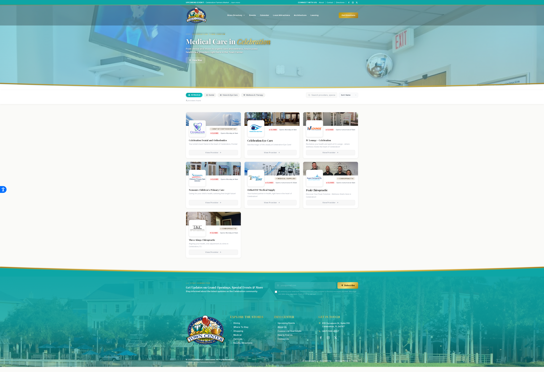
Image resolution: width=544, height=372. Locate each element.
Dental (211, 95)
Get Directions (348, 15)
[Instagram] (352, 2)
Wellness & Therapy (254, 95)
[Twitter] (335, 337)
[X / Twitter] (356, 2)
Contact (330, 2)
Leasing (314, 15)
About (321, 2)
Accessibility (325, 361)
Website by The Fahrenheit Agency (200, 362)
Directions (340, 2)
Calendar (264, 15)
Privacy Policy (341, 361)
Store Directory (234, 15)
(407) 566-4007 (330, 331)
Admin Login (310, 361)
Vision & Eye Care (230, 95)
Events (252, 15)
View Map (197, 60)
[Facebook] (348, 2)
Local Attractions (281, 15)
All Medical (195, 95)
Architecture (300, 15)
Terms (355, 361)
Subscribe (349, 285)
